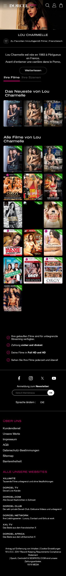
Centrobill (22, 558)
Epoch (14, 558)
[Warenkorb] (61, 5)
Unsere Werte (11, 433)
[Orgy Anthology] (13, 187)
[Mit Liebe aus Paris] (13, 214)
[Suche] (47, 5)
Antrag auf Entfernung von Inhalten (22, 548)
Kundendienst (11, 428)
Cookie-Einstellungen (50, 548)
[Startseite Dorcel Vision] (23, 5)
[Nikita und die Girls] (33, 113)
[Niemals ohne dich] (53, 187)
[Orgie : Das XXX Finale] (53, 270)
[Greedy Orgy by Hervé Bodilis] (33, 270)
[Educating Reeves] (53, 214)
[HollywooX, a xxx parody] (13, 270)
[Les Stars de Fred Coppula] (33, 187)
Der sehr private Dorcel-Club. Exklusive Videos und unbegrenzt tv (32, 509)
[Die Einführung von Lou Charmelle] (13, 298)
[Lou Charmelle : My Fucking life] (13, 242)
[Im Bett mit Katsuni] (53, 242)
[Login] (54, 5)
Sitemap (8, 455)
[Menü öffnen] (4, 3)
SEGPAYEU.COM (37, 558)
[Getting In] (33, 242)
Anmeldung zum (33, 386)
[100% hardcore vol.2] (33, 202)
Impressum (10, 439)
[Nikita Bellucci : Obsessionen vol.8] (53, 113)
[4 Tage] (13, 113)
